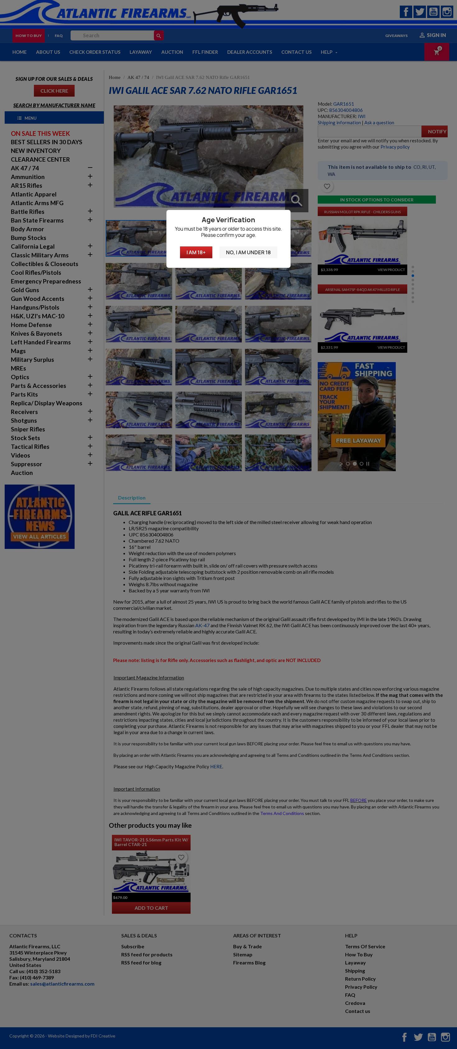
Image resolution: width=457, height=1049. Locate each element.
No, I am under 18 (248, 252)
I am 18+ (196, 252)
